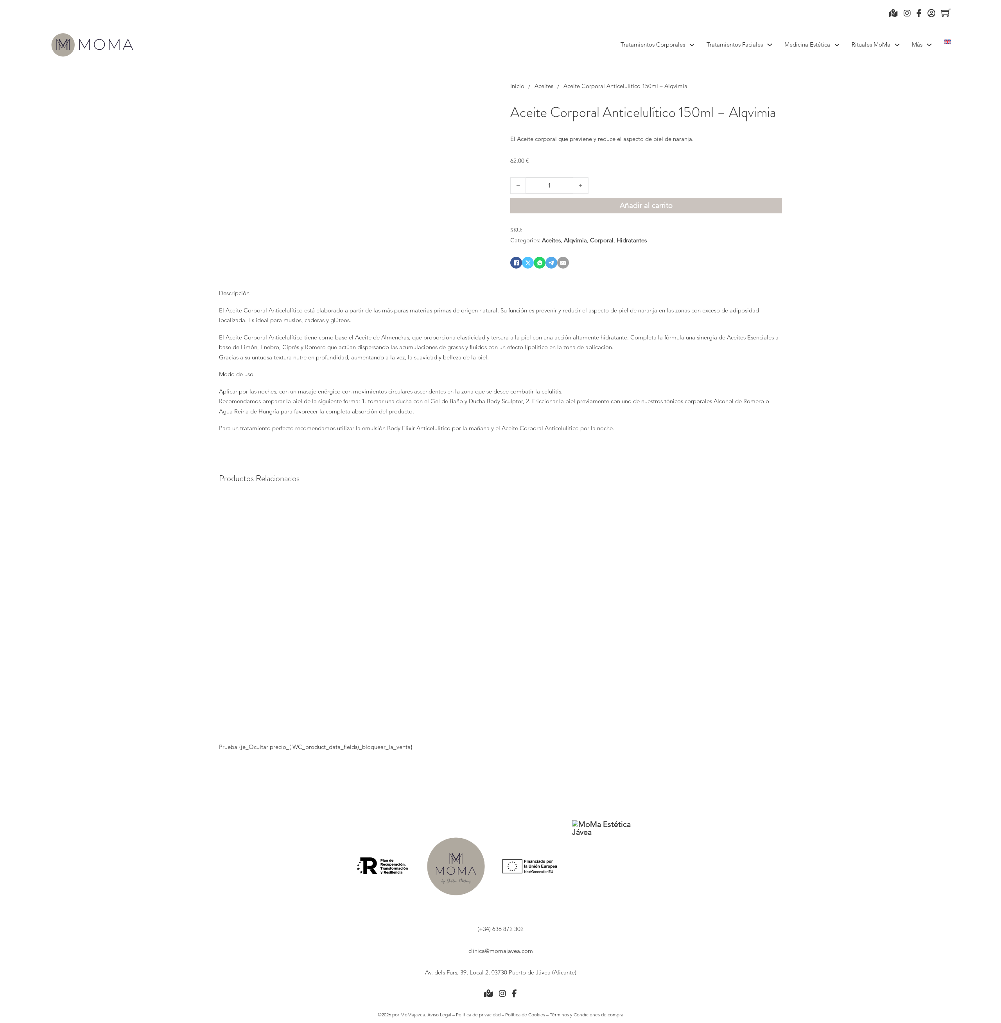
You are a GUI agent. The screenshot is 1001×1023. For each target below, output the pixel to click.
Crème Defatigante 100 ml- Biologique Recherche (728, 636)
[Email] (563, 263)
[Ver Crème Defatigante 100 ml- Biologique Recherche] (728, 547)
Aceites (544, 86)
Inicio (517, 86)
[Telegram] (551, 263)
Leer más (379, 721)
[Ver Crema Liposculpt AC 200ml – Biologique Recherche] (555, 547)
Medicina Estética (807, 44)
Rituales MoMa (871, 44)
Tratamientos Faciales (735, 44)
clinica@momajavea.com (500, 950)
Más (917, 44)
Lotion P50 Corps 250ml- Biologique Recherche (379, 636)
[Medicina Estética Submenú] (837, 45)
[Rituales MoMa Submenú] (897, 45)
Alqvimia (575, 240)
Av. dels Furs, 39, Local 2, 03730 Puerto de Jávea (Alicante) (500, 972)
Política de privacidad (477, 1015)
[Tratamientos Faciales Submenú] (770, 45)
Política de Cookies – (527, 1015)
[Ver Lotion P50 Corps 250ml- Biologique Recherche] (379, 547)
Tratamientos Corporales (653, 44)
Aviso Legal (439, 1015)
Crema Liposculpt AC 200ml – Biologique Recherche (555, 641)
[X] (528, 263)
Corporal (602, 240)
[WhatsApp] (539, 263)
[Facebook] (516, 263)
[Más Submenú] (929, 45)
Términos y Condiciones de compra (586, 1015)
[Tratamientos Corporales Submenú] (692, 45)
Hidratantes (632, 240)
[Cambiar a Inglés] (947, 42)
